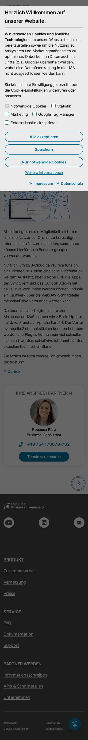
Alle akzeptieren (44, 136)
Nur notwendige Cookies (44, 162)
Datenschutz (72, 183)
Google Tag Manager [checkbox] (56, 114)
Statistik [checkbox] (64, 106)
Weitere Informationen (44, 172)
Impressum (43, 183)
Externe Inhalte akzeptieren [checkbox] (34, 122)
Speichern (44, 149)
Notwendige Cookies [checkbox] (29, 106)
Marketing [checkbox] (19, 114)
